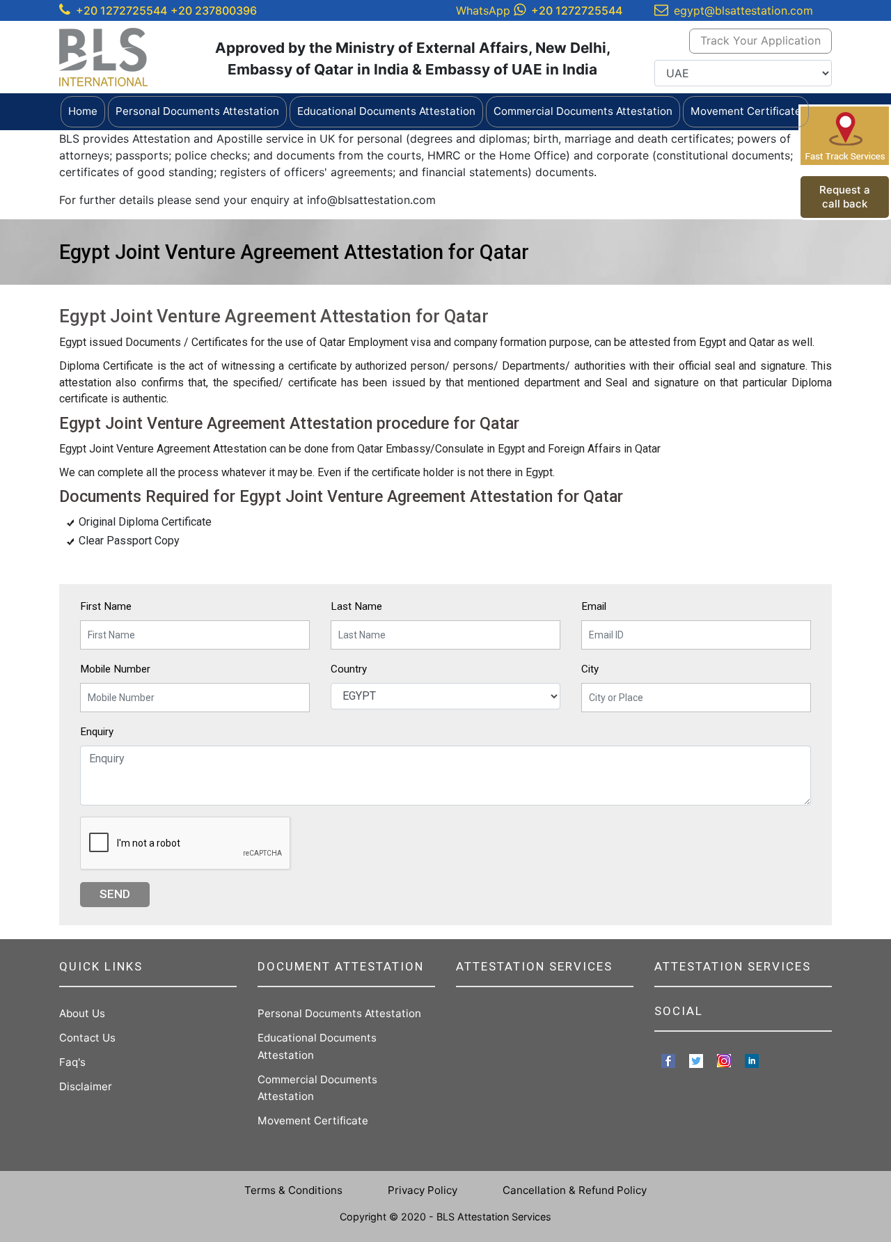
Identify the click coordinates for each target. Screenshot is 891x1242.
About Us (82, 1013)
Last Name (356, 606)
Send (115, 894)
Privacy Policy (422, 1190)
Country (349, 669)
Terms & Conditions (293, 1190)
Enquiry (96, 731)
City (590, 669)
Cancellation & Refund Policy (575, 1190)
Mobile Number (115, 669)
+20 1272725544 (121, 10)
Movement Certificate (313, 1120)
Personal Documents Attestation (339, 1013)
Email (593, 606)
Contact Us (87, 1037)
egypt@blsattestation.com (743, 10)
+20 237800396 (214, 10)
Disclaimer (85, 1086)
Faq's (72, 1062)
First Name (106, 606)
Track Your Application (760, 40)
